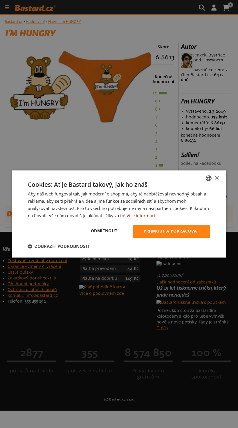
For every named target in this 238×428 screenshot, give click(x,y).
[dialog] (119, 213)
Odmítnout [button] (104, 231)
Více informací (141, 215)
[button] (58, 246)
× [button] (216, 178)
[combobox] (209, 178)
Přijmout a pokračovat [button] (171, 231)
